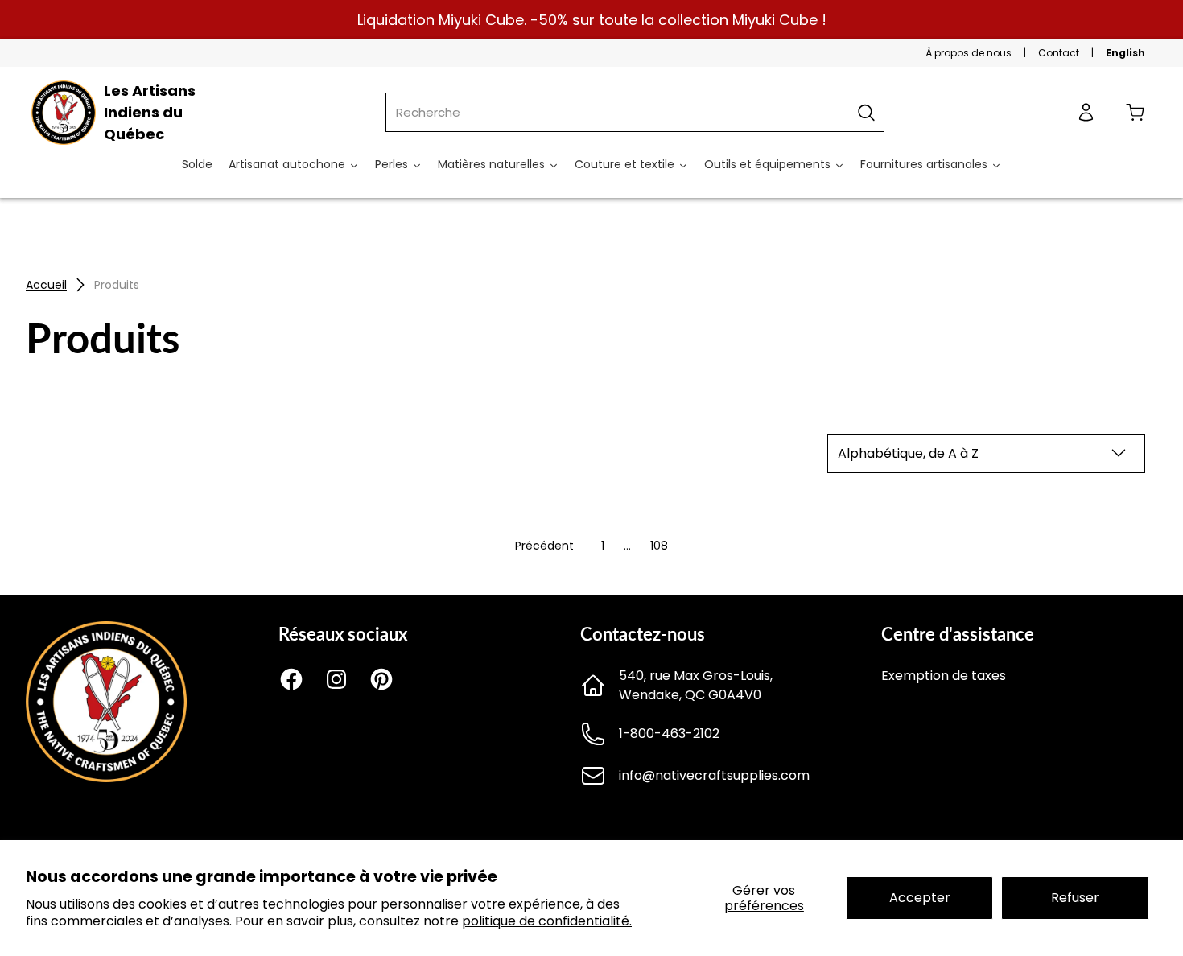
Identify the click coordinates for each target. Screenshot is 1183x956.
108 (659, 546)
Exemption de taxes (943, 675)
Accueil (46, 285)
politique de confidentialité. (547, 921)
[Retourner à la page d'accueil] (106, 778)
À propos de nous (968, 53)
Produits (116, 285)
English (1125, 53)
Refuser (1075, 897)
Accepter (919, 897)
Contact (1058, 53)
